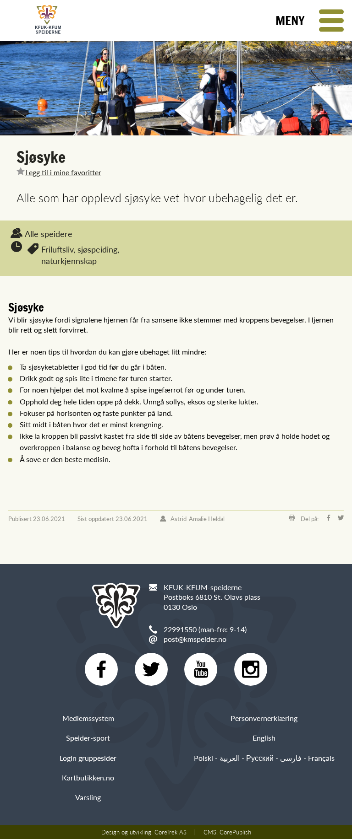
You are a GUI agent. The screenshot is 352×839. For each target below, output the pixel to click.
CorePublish (235, 832)
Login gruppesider (88, 758)
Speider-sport (88, 737)
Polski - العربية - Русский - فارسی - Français (264, 758)
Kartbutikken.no (88, 777)
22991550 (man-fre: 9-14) (205, 629)
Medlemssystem (88, 718)
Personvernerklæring (264, 718)
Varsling (88, 797)
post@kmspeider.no (195, 639)
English (264, 737)
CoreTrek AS (170, 832)
